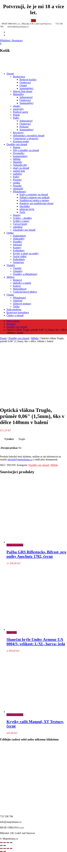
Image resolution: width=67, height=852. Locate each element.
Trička (16, 306)
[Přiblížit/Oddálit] (1, 848)
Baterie (16, 147)
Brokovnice (19, 76)
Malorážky (18, 94)
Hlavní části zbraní (22, 91)
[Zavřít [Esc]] (1, 842)
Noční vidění (19, 256)
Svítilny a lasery (21, 221)
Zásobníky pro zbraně (24, 229)
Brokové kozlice (28, 79)
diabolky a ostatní (22, 283)
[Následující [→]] (4, 845)
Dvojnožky (19, 153)
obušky (16, 106)
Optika (10, 232)
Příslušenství (19, 191)
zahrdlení (17, 227)
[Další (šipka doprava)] (4, 851)
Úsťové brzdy (20, 224)
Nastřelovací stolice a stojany (34, 200)
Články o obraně (15, 315)
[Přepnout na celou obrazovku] (4, 848)
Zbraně (10, 73)
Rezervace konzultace (18, 312)
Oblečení (17, 300)
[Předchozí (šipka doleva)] (1, 851)
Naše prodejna (14, 309)
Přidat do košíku (15, 545)
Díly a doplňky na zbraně (26, 150)
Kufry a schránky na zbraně (34, 194)
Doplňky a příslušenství (25, 274)
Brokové (17, 280)
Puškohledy (19, 259)
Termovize (18, 262)
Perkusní (24, 126)
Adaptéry (18, 271)
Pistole (16, 115)
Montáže (17, 162)
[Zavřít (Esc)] (11, 848)
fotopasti (17, 244)
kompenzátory (20, 156)
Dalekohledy (19, 235)
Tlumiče (11, 265)
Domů (3, 338)
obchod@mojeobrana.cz (20, 459)
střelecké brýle (27, 209)
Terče (22, 212)
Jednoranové (26, 97)
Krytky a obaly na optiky (26, 253)
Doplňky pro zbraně (17, 144)
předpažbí (18, 188)
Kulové (17, 285)
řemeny (17, 215)
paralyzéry (18, 109)
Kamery (17, 247)
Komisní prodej (21, 141)
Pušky (16, 117)
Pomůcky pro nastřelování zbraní (36, 203)
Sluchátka (25, 206)
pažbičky (17, 173)
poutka (16, 182)
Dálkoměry (19, 238)
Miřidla (16, 159)
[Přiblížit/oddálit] (11, 842)
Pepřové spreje (20, 112)
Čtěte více (12, 632)
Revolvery (18, 132)
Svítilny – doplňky (22, 218)
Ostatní (23, 85)
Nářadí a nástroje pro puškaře (35, 197)
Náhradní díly (20, 165)
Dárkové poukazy (22, 303)
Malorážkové (20, 288)
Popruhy (17, 179)
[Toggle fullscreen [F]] (8, 842)
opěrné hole (19, 171)
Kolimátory (19, 250)
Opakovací (25, 82)
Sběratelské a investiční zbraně (28, 135)
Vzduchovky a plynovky (26, 138)
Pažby (16, 176)
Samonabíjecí (26, 88)
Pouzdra (17, 185)
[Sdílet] (4, 842)
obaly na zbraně (21, 168)
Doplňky (17, 241)
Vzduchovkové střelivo (25, 291)
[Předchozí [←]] (1, 845)
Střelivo (10, 277)
